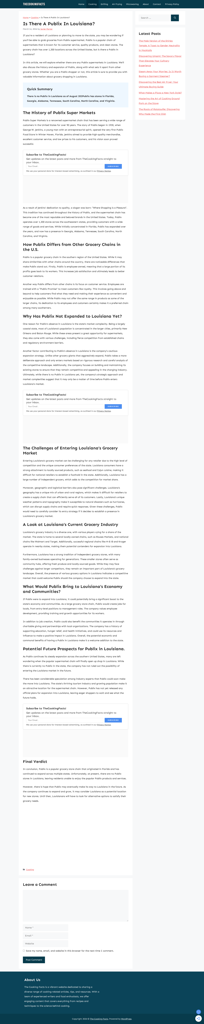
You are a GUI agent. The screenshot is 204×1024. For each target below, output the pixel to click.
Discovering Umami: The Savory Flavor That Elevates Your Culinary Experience (160, 61)
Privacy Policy (172, 4)
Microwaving (132, 4)
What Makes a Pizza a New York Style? (160, 92)
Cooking (92, 4)
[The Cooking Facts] (34, 4)
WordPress (126, 1019)
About (146, 4)
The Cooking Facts (99, 1019)
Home (81, 4)
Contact (157, 4)
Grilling (104, 4)
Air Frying (117, 4)
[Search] (175, 18)
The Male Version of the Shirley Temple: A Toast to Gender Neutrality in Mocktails (159, 45)
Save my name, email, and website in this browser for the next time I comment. (70, 950)
